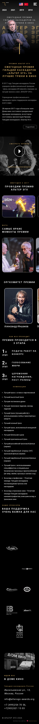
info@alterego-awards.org (19, 699)
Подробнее (30, 127)
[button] (19, 151)
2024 (4, 10)
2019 (22, 10)
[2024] (18, 217)
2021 (13, 10)
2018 (30, 10)
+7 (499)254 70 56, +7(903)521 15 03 (15, 707)
